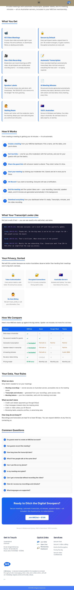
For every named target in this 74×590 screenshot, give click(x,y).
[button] (38, 2)
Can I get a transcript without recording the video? (25, 478)
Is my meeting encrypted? (16, 471)
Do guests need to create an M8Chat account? (24, 440)
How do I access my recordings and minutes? (23, 484)
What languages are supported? (18, 490)
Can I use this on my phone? (17, 465)
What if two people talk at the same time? (22, 458)
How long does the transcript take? (19, 452)
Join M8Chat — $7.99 (37, 517)
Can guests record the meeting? (18, 446)
